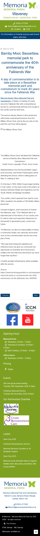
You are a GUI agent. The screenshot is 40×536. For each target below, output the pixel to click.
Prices (10, 369)
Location (17, 29)
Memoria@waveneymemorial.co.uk (22, 26)
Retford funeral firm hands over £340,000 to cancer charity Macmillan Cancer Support (5, 295)
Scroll (36, 532)
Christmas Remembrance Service (16, 444)
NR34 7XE (23, 499)
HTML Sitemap (7, 527)
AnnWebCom (15, 531)
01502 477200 (22, 23)
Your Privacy (11, 523)
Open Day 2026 (9, 439)
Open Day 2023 (9, 456)
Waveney (20, 13)
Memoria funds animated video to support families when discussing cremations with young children (20, 464)
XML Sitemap (18, 527)
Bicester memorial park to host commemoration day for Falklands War (36, 295)
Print (28, 29)
